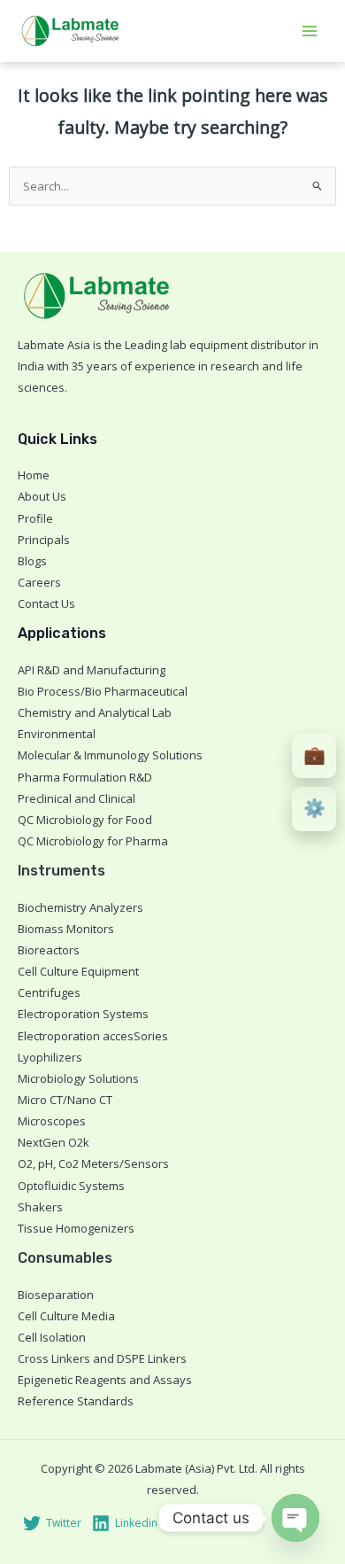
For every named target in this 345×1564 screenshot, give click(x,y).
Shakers (40, 1207)
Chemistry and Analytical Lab (95, 712)
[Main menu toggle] (310, 31)
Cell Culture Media (66, 1316)
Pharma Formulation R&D (85, 777)
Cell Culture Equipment (78, 971)
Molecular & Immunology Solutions (110, 755)
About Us (42, 496)
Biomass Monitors (66, 929)
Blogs (32, 561)
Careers (39, 582)
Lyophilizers (50, 1057)
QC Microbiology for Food (85, 820)
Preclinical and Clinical (76, 798)
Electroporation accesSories (93, 1036)
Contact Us (46, 603)
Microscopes (52, 1121)
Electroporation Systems (83, 1014)
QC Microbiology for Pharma (93, 841)
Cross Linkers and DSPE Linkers (102, 1358)
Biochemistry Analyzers (80, 907)
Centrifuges (49, 992)
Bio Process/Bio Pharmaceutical (103, 691)
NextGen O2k (53, 1142)
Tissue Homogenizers (76, 1228)
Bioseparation (56, 1295)
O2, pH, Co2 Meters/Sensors (93, 1163)
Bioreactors (49, 950)
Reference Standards (76, 1401)
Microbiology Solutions (78, 1078)
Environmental (57, 734)
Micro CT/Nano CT (65, 1100)
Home (34, 475)
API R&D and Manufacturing (91, 670)
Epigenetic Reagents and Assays (105, 1380)
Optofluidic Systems (71, 1186)
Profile (35, 518)
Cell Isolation (52, 1337)
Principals (44, 540)
